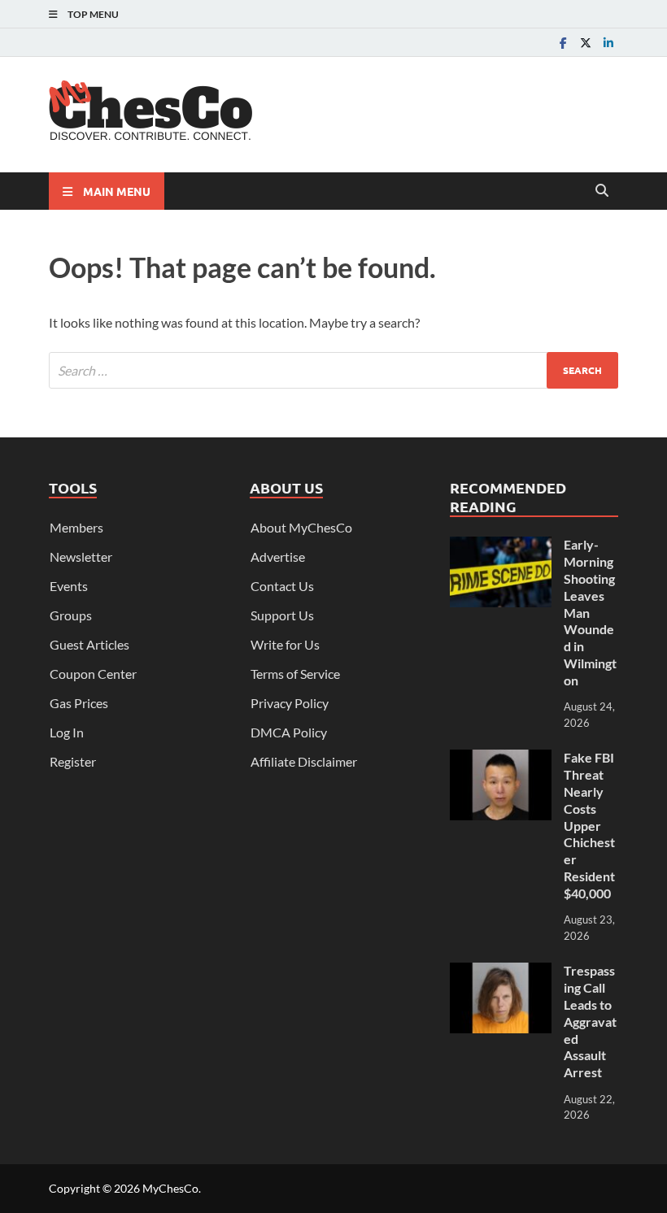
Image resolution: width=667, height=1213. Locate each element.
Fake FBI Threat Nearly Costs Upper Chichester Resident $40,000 (589, 825)
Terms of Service (295, 673)
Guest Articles (89, 644)
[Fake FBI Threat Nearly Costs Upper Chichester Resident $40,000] (500, 759)
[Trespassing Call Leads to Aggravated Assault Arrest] (500, 972)
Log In (67, 732)
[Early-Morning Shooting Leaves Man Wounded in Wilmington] (500, 546)
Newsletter (81, 556)
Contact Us (282, 585)
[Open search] (602, 191)
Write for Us (285, 644)
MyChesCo (170, 1188)
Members (76, 527)
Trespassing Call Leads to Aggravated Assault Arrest (590, 1021)
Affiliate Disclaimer (304, 761)
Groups (71, 615)
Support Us (282, 615)
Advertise (278, 556)
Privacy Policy (290, 703)
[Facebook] (563, 42)
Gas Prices (79, 703)
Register (73, 761)
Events (69, 585)
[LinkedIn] (608, 42)
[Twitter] (585, 42)
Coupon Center (93, 673)
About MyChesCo (301, 527)
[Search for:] (333, 370)
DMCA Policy (289, 732)
